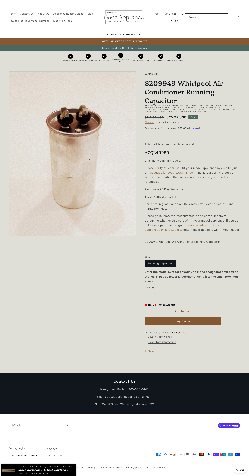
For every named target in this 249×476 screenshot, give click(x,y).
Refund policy (78, 467)
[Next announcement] (240, 34)
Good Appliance (26, 467)
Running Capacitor (160, 263)
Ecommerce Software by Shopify (50, 467)
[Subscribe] (67, 425)
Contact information (155, 467)
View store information (162, 342)
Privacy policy (95, 467)
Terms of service (113, 467)
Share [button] (151, 351)
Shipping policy (133, 467)
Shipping (149, 122)
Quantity (149, 287)
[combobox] (206, 17)
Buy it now (182, 321)
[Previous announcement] (9, 34)
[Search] (224, 17)
